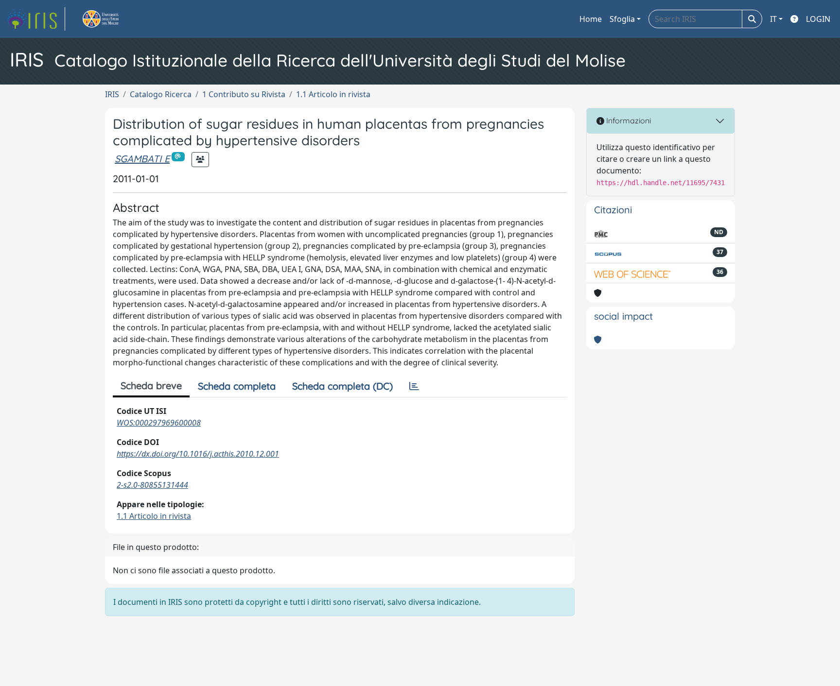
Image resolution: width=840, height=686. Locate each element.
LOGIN (818, 19)
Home (590, 19)
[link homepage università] (112, 19)
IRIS (112, 94)
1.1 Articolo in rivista (333, 94)
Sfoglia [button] (622, 19)
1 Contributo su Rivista (243, 94)
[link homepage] (35, 19)
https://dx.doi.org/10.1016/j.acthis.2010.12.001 (198, 453)
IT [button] (773, 19)
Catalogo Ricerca (161, 94)
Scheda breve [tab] (151, 385)
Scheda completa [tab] (237, 386)
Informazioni (627, 120)
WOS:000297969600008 (159, 422)
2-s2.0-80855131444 (152, 485)
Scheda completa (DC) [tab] (342, 386)
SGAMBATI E (142, 159)
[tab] (414, 386)
